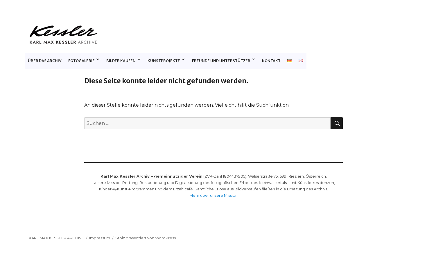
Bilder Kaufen (121, 60)
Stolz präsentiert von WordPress (145, 238)
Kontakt (271, 60)
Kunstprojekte (164, 60)
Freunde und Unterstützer (221, 60)
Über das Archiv (45, 60)
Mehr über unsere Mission (213, 195)
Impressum (99, 238)
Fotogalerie (81, 60)
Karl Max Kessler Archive (56, 238)
